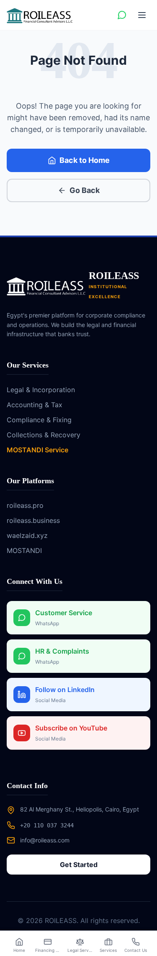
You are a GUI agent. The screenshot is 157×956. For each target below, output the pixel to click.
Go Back (84, 190)
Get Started (79, 864)
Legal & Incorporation (41, 389)
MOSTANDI (24, 550)
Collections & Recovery (43, 435)
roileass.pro (25, 505)
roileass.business (33, 520)
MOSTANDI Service (37, 450)
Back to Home (84, 160)
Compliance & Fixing (39, 420)
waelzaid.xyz (27, 535)
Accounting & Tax (34, 405)
